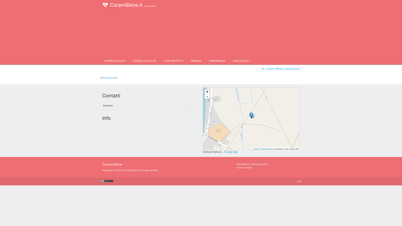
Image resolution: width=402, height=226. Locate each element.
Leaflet (255, 149)
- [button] (207, 96)
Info (299, 181)
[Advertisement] (201, 34)
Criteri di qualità (114, 60)
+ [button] (207, 92)
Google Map (231, 151)
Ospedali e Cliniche (144, 60)
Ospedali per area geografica (252, 164)
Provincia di (109, 77)
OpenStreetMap (267, 149)
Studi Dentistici (173, 60)
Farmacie (196, 60)
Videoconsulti (241, 60)
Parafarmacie (217, 60)
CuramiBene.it (133, 5)
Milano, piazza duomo (282, 68)
